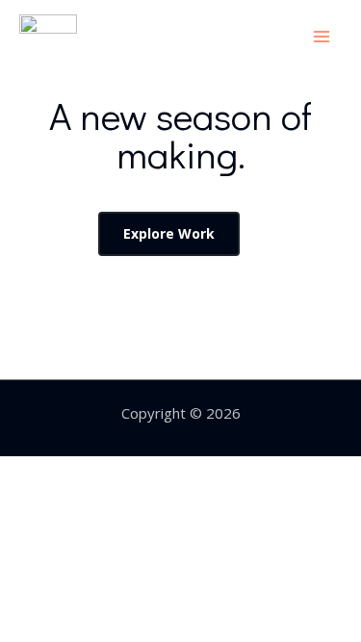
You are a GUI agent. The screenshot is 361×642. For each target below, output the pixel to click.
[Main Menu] (322, 36)
